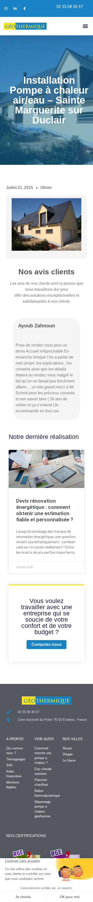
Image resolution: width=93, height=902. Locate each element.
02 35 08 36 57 (70, 6)
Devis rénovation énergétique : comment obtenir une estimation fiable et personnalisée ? (44, 510)
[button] (85, 26)
